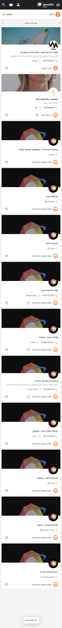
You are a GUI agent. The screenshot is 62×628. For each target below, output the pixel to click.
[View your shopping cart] (11, 5)
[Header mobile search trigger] (4, 5)
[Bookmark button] (6, 68)
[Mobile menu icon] (58, 5)
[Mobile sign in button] (18, 5)
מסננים (9, 14)
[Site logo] (44, 5)
